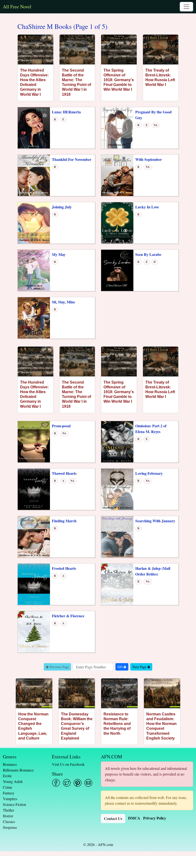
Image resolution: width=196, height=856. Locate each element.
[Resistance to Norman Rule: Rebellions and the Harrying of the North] (119, 693)
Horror (8, 815)
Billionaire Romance (18, 769)
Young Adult (12, 781)
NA (156, 125)
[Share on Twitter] (67, 783)
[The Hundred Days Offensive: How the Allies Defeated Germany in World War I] (35, 49)
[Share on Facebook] (56, 783)
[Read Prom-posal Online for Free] (34, 441)
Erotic (7, 775)
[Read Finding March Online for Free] (34, 536)
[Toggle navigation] (186, 6)
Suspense (10, 827)
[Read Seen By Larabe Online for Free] (117, 269)
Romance (10, 764)
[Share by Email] (88, 783)
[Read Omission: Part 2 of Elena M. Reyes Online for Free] (117, 441)
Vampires (10, 798)
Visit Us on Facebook (68, 764)
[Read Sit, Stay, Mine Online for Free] (34, 317)
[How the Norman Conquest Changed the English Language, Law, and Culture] (34, 693)
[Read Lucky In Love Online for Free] (117, 222)
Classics (9, 821)
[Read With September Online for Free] (117, 174)
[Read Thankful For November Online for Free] (34, 174)
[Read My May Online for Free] (34, 269)
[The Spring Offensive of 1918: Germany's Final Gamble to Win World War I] (119, 49)
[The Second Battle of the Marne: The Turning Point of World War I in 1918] (77, 49)
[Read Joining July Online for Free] (34, 222)
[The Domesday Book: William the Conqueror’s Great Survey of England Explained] (77, 693)
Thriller (8, 810)
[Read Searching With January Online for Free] (117, 536)
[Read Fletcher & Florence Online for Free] (34, 631)
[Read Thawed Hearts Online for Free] (34, 488)
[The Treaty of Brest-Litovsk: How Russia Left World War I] (161, 49)
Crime (7, 787)
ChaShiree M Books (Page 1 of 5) (62, 26)
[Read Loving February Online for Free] (117, 488)
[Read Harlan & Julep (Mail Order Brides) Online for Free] (117, 583)
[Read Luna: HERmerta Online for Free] (34, 127)
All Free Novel (17, 6)
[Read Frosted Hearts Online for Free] (34, 583)
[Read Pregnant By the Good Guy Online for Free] (117, 127)
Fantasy (8, 792)
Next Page (139, 667)
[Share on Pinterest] (77, 783)
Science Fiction (14, 804)
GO (120, 667)
